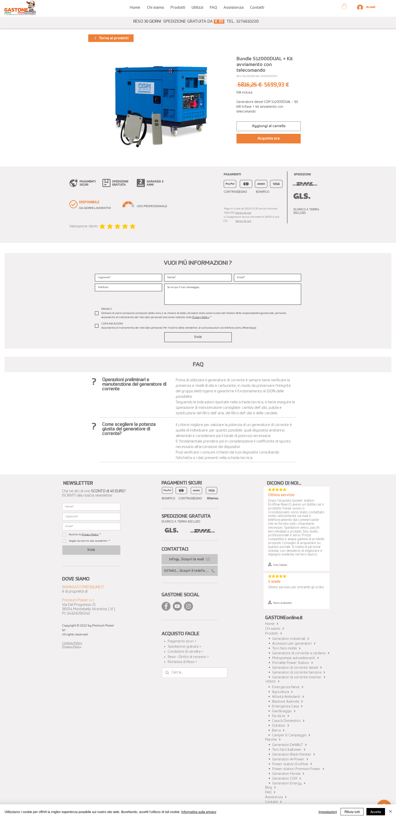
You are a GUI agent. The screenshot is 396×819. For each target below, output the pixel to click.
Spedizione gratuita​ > (184, 646)
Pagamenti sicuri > (182, 641)
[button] (177, 5)
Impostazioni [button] (328, 811)
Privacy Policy (71, 646)
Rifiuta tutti (352, 811)
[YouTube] (177, 606)
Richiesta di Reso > (182, 662)
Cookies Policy (72, 643)
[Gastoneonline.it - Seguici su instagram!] (188, 606)
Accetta (375, 811)
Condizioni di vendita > (185, 651)
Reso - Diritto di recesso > (188, 657)
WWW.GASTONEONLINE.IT (83, 587)
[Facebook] (166, 606)
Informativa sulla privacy (198, 811)
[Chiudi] (390, 811)
